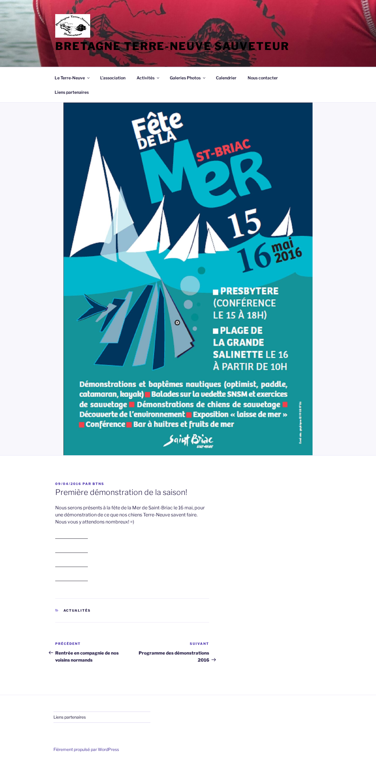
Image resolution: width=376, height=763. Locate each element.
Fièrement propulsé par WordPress (86, 749)
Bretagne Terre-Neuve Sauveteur (172, 46)
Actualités (77, 610)
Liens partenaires (72, 92)
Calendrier (226, 77)
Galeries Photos (185, 77)
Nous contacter (263, 77)
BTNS (98, 484)
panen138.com (71, 536)
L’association (112, 77)
